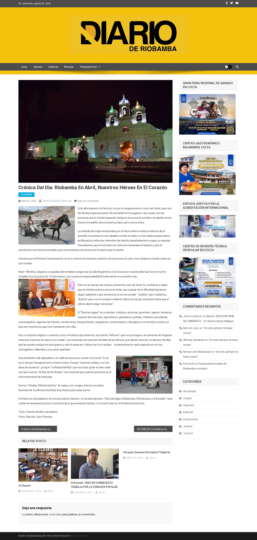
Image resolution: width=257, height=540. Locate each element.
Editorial (53, 66)
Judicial (187, 426)
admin (50, 491)
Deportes (188, 405)
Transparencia (88, 66)
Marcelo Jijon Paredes (39, 416)
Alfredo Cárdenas (193, 339)
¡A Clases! (24, 485)
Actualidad (26, 194)
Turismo (188, 433)
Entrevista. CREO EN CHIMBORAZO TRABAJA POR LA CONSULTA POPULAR (94, 484)
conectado (55, 514)
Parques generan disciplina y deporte (146, 452)
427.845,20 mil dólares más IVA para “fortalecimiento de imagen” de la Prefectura (155, 429)
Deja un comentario (88, 201)
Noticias (69, 66)
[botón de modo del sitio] (228, 67)
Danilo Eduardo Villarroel (56, 200)
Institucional (190, 419)
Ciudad (187, 398)
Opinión (38, 66)
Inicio (24, 66)
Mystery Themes (78, 536)
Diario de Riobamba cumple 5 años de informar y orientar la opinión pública (40, 429)
